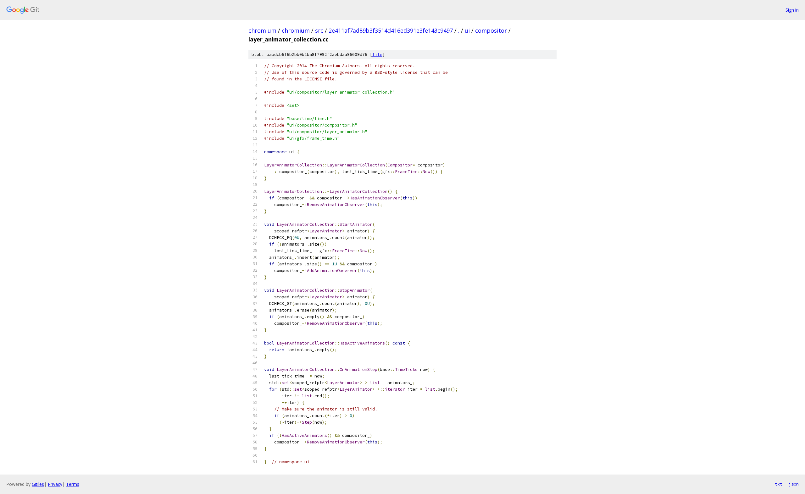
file (377, 54)
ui (467, 30)
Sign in (792, 10)
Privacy (55, 484)
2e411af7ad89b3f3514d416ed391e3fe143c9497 (391, 30)
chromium (262, 30)
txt (778, 484)
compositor (491, 30)
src (319, 30)
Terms (72, 484)
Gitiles (38, 484)
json (794, 484)
